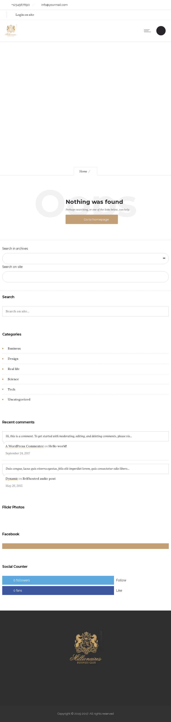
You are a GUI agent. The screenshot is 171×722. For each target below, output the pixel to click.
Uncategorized (19, 399)
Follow (121, 580)
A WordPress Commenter (25, 446)
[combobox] (85, 258)
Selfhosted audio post (39, 479)
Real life (14, 369)
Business (14, 348)
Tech (11, 389)
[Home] (10, 36)
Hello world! (58, 446)
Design (13, 359)
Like (119, 590)
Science (13, 379)
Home (83, 171)
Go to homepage (96, 219)
